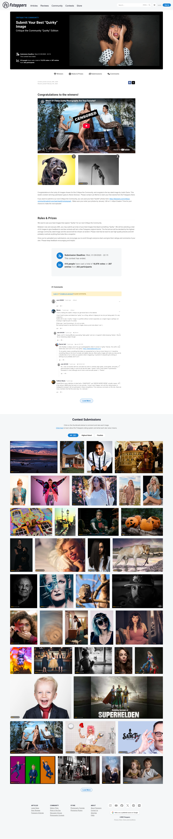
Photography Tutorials (77, 808)
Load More (86, 401)
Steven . (58, 310)
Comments (114, 74)
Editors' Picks (54, 808)
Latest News (35, 808)
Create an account (66, 294)
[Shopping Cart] (154, 5)
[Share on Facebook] (129, 82)
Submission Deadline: (27, 54)
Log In (159, 5)
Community (57, 5)
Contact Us (94, 810)
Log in (55, 294)
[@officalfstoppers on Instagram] (110, 805)
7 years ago (68, 300)
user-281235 (79, 344)
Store (79, 5)
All (73, 435)
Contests (69, 5)
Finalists (100, 435)
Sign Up (167, 5)
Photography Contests (57, 815)
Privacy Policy (118, 820)
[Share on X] (133, 82)
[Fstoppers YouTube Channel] (116, 805)
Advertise (94, 813)
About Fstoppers (96, 808)
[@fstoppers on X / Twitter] (127, 805)
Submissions (96, 74)
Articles (34, 5)
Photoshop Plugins (76, 810)
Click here (59, 428)
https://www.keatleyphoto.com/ (92, 349)
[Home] (15, 5)
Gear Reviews (35, 810)
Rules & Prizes (77, 74)
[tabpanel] (86, 619)
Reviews (44, 5)
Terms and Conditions (129, 820)
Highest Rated (87, 435)
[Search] (149, 5)
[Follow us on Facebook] (121, 805)
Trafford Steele (60, 381)
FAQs (92, 815)
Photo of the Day (55, 810)
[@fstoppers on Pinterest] (133, 805)
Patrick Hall (62, 344)
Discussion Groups (56, 813)
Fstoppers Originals (37, 813)
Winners (59, 74)
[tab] (73, 435)
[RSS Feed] (139, 805)
